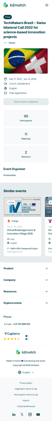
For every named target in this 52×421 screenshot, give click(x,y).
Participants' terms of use (26, 394)
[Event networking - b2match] (14, 5)
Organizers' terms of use (26, 388)
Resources (10, 291)
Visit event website (26, 101)
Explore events (13, 303)
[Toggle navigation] (46, 5)
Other (12, 42)
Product (8, 268)
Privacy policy (26, 383)
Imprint (26, 400)
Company (10, 280)
